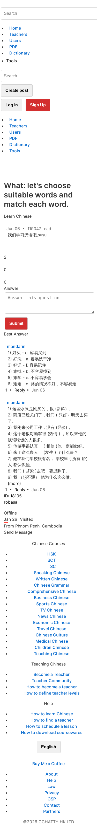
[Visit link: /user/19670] (7, 340)
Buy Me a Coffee (48, 763)
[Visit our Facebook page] (39, 757)
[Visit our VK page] (52, 757)
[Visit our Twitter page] (45, 757)
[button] (11, 245)
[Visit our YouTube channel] (58, 757)
